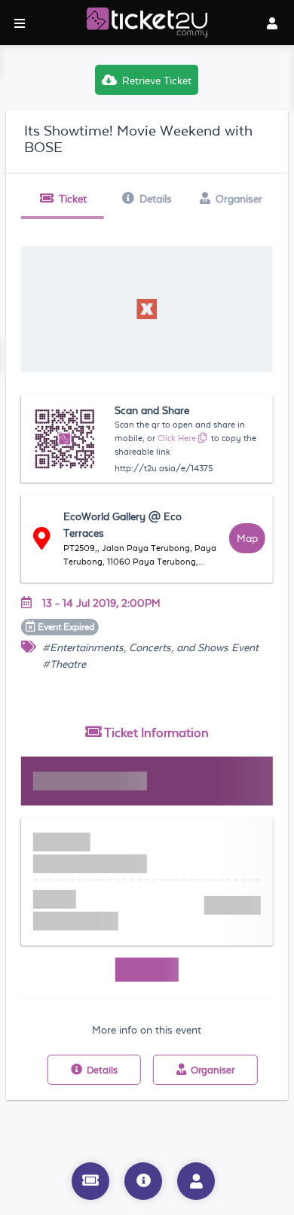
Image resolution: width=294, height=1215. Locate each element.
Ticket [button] (73, 199)
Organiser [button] (239, 199)
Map (247, 538)
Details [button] (155, 199)
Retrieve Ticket (156, 81)
